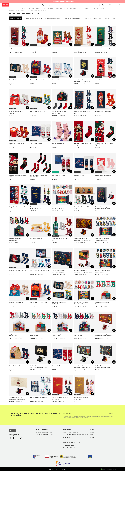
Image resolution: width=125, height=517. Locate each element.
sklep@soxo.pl (14, 435)
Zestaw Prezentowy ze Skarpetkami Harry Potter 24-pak (82, 271)
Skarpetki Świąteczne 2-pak (17, 207)
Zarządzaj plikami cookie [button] (72, 442)
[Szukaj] (43, 5)
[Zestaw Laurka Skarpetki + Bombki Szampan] (40, 194)
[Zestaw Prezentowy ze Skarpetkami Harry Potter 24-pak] (84, 258)
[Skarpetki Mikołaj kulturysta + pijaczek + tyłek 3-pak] (40, 163)
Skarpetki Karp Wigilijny (37, 111)
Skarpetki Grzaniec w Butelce (39, 48)
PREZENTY (11, 10)
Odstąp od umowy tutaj (44, 434)
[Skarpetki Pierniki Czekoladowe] (40, 67)
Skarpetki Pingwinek (36, 143)
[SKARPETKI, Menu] (62, 8)
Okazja (17, 10)
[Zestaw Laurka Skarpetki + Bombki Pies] (62, 385)
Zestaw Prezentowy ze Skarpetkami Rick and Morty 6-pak (83, 366)
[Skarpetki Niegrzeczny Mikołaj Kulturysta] (84, 131)
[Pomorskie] (62, 465)
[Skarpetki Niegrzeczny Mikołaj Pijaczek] (105, 131)
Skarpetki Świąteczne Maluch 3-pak (82, 207)
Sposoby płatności (69, 445)
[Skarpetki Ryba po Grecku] (105, 99)
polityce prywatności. (84, 417)
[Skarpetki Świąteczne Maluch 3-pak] (84, 194)
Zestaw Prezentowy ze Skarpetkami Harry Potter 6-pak (82, 80)
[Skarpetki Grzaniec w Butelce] (40, 36)
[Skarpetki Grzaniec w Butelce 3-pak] (62, 226)
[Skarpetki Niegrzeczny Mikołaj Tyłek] (19, 163)
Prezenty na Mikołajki (27, 10)
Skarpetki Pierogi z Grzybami (17, 79)
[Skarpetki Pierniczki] (62, 131)
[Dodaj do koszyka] (27, 44)
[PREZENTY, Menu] (54, 8)
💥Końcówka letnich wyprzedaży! (62, 1)
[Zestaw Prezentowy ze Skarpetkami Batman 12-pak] (40, 353)
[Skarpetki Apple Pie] (40, 226)
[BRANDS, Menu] (69, 8)
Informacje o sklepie (70, 432)
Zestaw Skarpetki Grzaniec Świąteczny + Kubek (16, 144)
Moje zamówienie (42, 429)
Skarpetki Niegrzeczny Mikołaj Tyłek (17, 175)
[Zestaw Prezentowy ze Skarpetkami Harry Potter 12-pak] (105, 194)
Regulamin (67, 437)
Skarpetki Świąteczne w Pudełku (16, 112)
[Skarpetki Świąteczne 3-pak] (84, 36)
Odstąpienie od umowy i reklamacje (75, 434)
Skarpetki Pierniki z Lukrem (38, 302)
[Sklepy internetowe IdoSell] (108, 469)
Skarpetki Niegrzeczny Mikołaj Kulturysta (82, 144)
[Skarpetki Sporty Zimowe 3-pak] (40, 258)
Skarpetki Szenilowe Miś (59, 79)
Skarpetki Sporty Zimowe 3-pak (39, 270)
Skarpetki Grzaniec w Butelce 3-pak (61, 239)
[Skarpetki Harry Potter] (62, 163)
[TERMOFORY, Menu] (78, 8)
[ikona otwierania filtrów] (10, 22)
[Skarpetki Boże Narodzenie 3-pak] (19, 36)
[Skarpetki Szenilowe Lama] (105, 163)
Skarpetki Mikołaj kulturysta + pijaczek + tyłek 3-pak (39, 175)
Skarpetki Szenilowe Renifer (60, 48)
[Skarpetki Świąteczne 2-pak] (19, 194)
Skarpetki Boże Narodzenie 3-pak (17, 48)
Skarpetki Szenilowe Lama (103, 175)
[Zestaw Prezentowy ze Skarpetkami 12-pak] (62, 258)
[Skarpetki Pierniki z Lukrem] (40, 290)
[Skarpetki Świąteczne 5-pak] (40, 385)
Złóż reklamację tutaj (44, 432)
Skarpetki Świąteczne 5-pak (38, 397)
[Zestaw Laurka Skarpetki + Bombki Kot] (84, 385)
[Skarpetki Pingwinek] (40, 131)
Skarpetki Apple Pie (36, 238)
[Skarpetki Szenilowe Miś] (62, 67)
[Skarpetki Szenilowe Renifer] (62, 36)
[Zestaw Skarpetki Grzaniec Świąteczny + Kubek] (19, 131)
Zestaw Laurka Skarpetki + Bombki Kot (81, 398)
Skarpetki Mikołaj (57, 365)
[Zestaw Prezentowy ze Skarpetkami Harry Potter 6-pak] (84, 67)
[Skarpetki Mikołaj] (62, 353)
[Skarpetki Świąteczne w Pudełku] (19, 99)
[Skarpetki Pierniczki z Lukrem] (19, 353)
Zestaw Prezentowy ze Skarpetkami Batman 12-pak (38, 366)
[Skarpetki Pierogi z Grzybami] (19, 67)
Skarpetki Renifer (79, 175)
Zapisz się (111, 413)
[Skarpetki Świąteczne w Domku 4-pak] (62, 99)
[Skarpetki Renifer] (84, 163)
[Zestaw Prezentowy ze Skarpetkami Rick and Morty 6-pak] (84, 353)
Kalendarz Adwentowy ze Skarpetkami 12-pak (59, 207)
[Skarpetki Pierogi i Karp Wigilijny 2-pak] (62, 290)
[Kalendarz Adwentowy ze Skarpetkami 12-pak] (62, 194)
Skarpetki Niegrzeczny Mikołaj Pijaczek (104, 144)
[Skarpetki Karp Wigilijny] (40, 99)
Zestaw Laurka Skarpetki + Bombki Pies (60, 398)
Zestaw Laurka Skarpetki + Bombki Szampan (38, 207)
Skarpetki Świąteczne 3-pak (82, 48)
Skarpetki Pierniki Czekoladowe (39, 79)
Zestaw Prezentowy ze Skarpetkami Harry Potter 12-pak (103, 207)
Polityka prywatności (71, 440)
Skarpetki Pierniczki (58, 143)
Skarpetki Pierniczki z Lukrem (17, 365)
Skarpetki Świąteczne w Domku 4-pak (59, 112)
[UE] (62, 460)
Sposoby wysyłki (69, 448)
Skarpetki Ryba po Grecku (103, 111)
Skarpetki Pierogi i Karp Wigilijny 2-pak (59, 303)
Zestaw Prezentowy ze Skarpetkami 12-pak (58, 271)
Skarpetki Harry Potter (58, 175)
